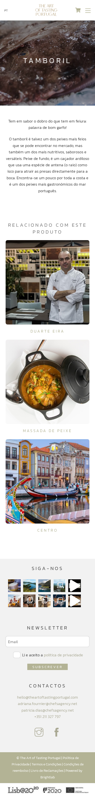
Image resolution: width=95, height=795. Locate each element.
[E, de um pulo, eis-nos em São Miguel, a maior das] (29, 585)
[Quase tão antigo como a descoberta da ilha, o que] (14, 585)
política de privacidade (63, 655)
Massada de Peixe (47, 431)
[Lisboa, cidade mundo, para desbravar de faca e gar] (59, 600)
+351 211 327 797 (47, 716)
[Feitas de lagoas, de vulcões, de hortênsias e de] (59, 585)
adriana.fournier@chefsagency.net (47, 703)
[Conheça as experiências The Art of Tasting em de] (14, 600)
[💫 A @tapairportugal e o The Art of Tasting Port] (74, 585)
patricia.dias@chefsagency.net (47, 710)
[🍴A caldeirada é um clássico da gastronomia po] (74, 600)
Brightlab (47, 777)
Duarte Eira (47, 331)
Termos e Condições (46, 764)
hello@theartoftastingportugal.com (47, 697)
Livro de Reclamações (47, 770)
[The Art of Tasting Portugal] (46, 14)
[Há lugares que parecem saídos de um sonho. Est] (44, 585)
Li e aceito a (52, 655)
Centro (47, 530)
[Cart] (78, 10)
